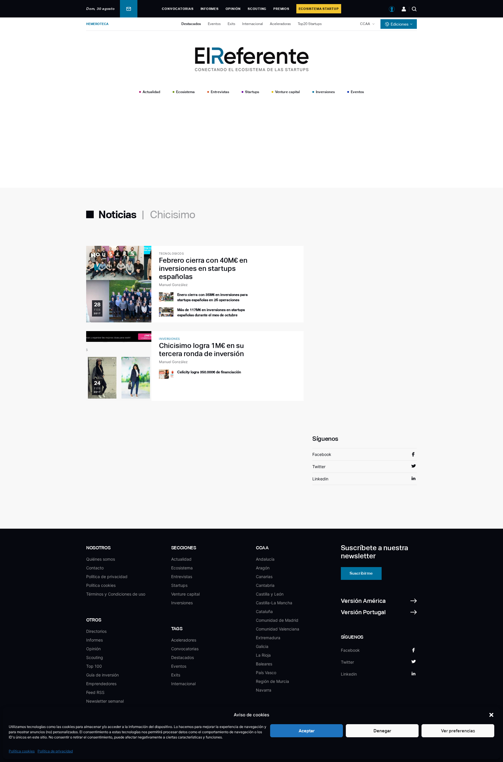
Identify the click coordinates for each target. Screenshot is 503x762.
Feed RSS (95, 692)
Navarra (263, 690)
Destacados (191, 24)
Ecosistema (185, 92)
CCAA (365, 24)
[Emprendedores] (404, 9)
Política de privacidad (55, 751)
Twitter (318, 466)
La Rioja (263, 655)
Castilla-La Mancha (274, 602)
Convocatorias (177, 8)
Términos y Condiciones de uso (115, 594)
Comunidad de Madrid (277, 620)
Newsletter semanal (105, 701)
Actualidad (151, 92)
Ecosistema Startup (319, 8)
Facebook (321, 454)
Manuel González (173, 285)
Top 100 (94, 666)
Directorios (96, 631)
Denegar (382, 730)
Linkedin (320, 478)
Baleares (264, 663)
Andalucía (265, 559)
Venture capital (287, 92)
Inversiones (325, 92)
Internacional (252, 24)
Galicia (262, 646)
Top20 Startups (310, 24)
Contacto (95, 567)
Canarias (264, 576)
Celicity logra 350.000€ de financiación (209, 372)
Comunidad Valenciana (277, 628)
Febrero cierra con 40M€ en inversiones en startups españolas (203, 268)
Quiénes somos (100, 559)
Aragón (263, 567)
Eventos (214, 24)
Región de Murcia (272, 681)
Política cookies (22, 751)
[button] (491, 715)
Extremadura (268, 637)
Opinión (233, 8)
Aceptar (307, 730)
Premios (281, 8)
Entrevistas (220, 92)
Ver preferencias (458, 730)
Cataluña (264, 611)
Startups (252, 92)
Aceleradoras (280, 24)
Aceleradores (183, 639)
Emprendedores (101, 683)
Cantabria (265, 585)
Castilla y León (270, 594)
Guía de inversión (102, 674)
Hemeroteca (97, 24)
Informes (210, 8)
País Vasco (266, 672)
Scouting (257, 8)
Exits (231, 24)
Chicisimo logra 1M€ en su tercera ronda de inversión (201, 350)
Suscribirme (361, 573)
